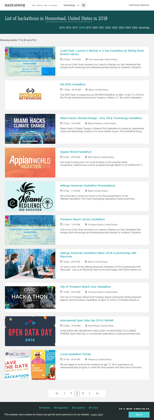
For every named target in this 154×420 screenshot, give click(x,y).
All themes (44, 407)
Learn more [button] (97, 414)
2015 (62, 27)
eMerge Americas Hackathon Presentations (87, 185)
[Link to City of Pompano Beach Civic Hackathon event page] (30, 297)
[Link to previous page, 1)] (65, 393)
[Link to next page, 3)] (89, 393)
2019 (88, 27)
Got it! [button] (139, 414)
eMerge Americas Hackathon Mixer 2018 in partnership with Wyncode (98, 254)
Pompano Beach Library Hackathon (82, 219)
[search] (84, 5)
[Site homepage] (15, 5)
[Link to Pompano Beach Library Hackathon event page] (30, 230)
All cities (93, 407)
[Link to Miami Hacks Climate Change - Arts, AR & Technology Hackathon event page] (30, 129)
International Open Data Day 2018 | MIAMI (86, 320)
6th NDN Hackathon (72, 84)
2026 (134, 27)
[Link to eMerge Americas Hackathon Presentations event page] (30, 196)
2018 (82, 27)
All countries (78, 407)
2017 (75, 27)
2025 (128, 27)
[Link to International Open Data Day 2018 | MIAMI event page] (30, 331)
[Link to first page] (56, 393)
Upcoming (144, 27)
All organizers (61, 407)
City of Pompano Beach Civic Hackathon (85, 286)
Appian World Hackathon (76, 152)
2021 (101, 27)
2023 (115, 27)
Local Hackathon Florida (75, 354)
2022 (108, 27)
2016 (68, 27)
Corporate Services (139, 5)
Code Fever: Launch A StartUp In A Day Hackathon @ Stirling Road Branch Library (102, 52)
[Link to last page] (97, 393)
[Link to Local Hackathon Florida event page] (30, 365)
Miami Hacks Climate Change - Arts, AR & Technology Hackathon (101, 118)
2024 (121, 27)
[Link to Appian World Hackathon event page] (30, 162)
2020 (95, 27)
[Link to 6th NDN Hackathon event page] (30, 95)
